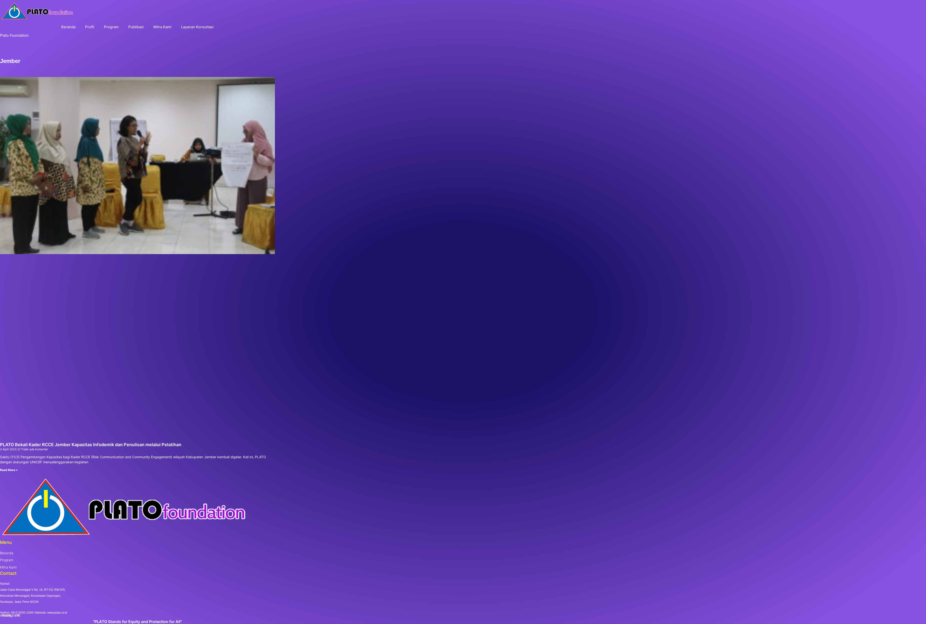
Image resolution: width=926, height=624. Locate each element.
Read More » (9, 470)
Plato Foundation (14, 35)
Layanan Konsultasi (197, 27)
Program (111, 27)
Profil (89, 27)
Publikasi (136, 27)
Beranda (68, 27)
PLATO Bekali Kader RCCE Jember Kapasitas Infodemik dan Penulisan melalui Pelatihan (90, 444)
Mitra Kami (162, 27)
